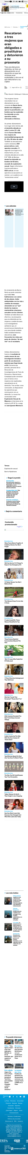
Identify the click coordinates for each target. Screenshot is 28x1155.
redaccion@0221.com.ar (14, 1135)
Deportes (17, 1105)
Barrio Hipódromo (10, 471)
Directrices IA (9, 1121)
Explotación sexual (11, 468)
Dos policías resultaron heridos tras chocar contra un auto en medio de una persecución (13, 494)
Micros (25, 1)
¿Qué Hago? (9, 1110)
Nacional (14, 1103)
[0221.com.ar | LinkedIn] (23, 1)
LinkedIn (24, 1097)
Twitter (17, 1097)
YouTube (20, 1097)
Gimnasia (17, 1108)
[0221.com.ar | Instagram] (11, 1)
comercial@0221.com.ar (14, 1136)
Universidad (10, 13)
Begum (16, 1110)
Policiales (3, 13)
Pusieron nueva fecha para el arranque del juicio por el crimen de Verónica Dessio (13, 502)
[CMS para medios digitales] (18, 1148)
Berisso (20, 1103)
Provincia (8, 1103)
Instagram (10, 1097)
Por (5, 87)
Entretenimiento (14, 1113)
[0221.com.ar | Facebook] (14, 1)
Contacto (20, 1121)
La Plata (7, 1101)
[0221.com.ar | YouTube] (20, 1)
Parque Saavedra (18, 1)
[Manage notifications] (24, 1146)
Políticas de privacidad (14, 1119)
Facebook (13, 1097)
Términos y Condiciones (14, 1116)
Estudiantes (19, 13)
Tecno (20, 1110)
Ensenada (11, 1105)
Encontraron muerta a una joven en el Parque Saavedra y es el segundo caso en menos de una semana (13, 484)
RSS (15, 1121)
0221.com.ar (7, 27)
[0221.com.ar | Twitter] (17, 1)
